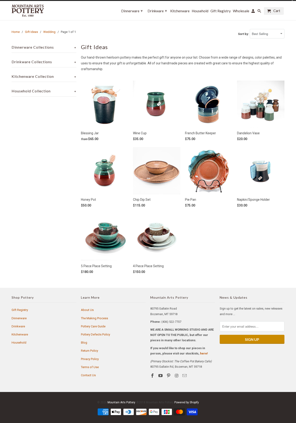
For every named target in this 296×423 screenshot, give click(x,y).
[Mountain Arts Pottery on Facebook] (152, 375)
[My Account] (253, 12)
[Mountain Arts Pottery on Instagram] (176, 375)
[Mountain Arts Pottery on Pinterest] (169, 375)
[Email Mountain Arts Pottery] (185, 375)
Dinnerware (19, 318)
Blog (84, 342)
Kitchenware (20, 334)
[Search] (260, 12)
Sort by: (244, 34)
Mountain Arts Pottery (121, 402)
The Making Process (94, 318)
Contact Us (88, 375)
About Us (87, 310)
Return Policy (89, 350)
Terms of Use (90, 367)
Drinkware (18, 326)
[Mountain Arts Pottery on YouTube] (160, 375)
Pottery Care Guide (93, 326)
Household (19, 342)
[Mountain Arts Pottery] (28, 10)
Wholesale (241, 11)
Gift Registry (20, 310)
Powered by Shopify (186, 402)
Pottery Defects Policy (95, 334)
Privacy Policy (90, 359)
